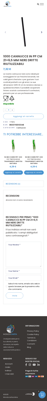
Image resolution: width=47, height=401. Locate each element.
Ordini (7, 367)
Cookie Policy (33, 334)
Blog (29, 347)
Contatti (31, 344)
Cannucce (21, 127)
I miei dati (9, 374)
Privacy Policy (33, 331)
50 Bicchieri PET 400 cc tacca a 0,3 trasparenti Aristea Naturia (13, 160)
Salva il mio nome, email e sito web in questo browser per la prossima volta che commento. (24, 286)
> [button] (42, 32)
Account (9, 364)
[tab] (23, 184)
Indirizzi (8, 370)
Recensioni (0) (13, 184)
